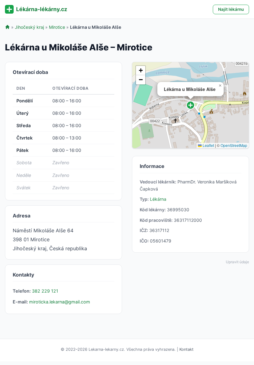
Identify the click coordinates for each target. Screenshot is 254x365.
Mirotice (57, 27)
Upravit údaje (237, 262)
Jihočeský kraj (29, 27)
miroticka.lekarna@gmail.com (59, 301)
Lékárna (158, 199)
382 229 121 (45, 291)
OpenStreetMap (234, 145)
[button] (190, 105)
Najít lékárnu (231, 9)
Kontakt (186, 349)
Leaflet (208, 145)
